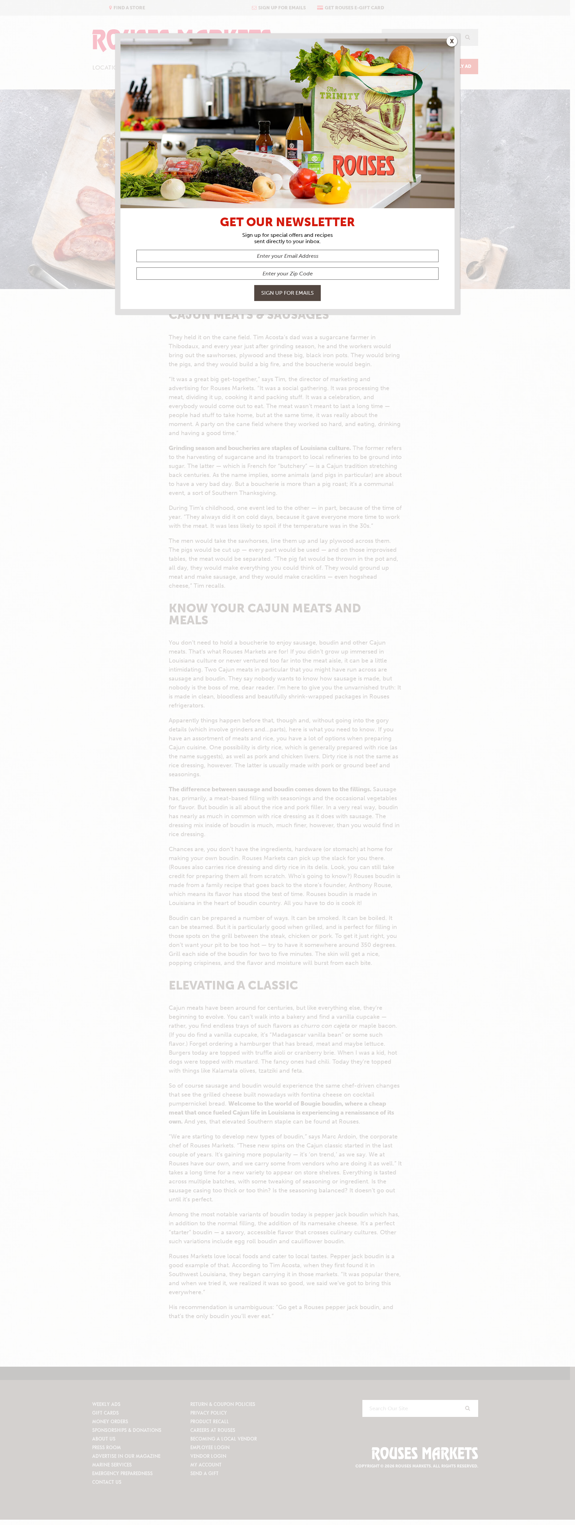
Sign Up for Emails (287, 293)
